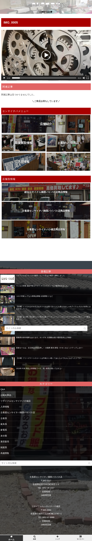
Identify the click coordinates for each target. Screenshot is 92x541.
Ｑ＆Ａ (68, 161)
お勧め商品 (5, 395)
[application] (46, 55)
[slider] (44, 78)
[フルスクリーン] (87, 78)
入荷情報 (24, 161)
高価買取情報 (24, 142)
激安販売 (4, 441)
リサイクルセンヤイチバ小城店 (15, 401)
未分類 (3, 436)
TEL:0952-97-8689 (46, 517)
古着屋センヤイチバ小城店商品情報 (46, 229)
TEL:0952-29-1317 (46, 488)
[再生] (4, 78)
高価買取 (4, 453)
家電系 (3, 430)
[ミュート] (84, 78)
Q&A (2, 389)
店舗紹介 (46, 124)
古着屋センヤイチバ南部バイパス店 (17, 412)
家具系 (3, 424)
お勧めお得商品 (68, 142)
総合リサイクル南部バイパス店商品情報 (46, 192)
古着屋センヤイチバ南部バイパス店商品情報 (46, 210)
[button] (46, 55)
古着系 (3, 418)
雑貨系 (3, 447)
